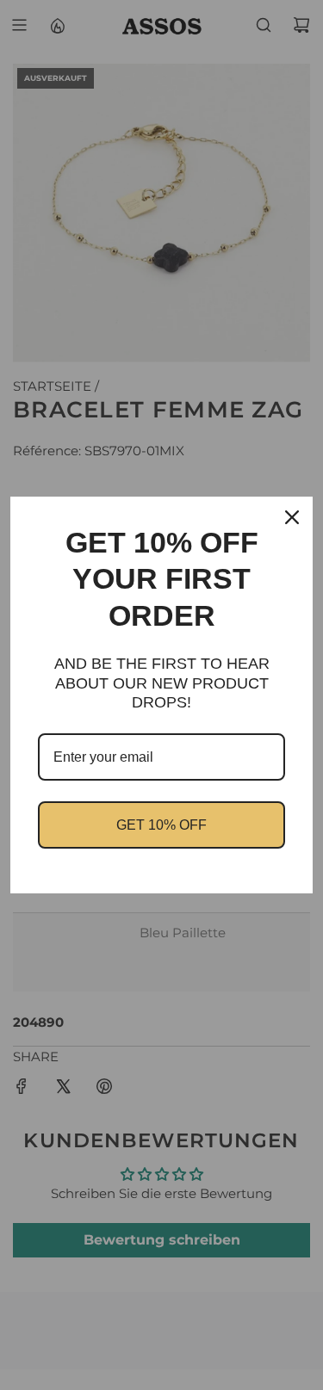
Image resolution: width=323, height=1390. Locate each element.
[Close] (292, 517)
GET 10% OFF (161, 825)
